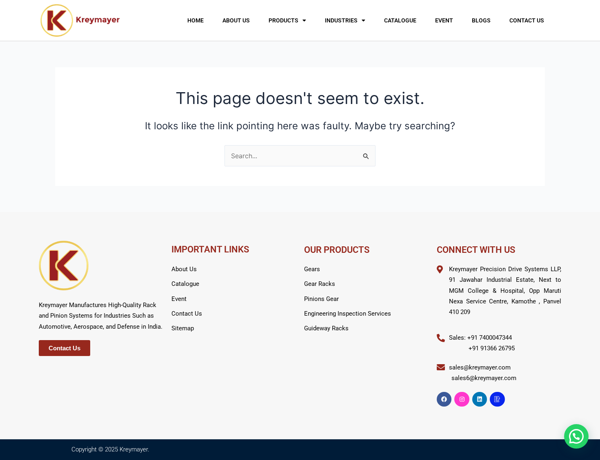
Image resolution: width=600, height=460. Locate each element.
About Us (236, 20)
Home (195, 20)
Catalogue (400, 20)
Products (283, 20)
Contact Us (526, 20)
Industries (341, 20)
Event (444, 20)
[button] (576, 436)
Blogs (481, 20)
